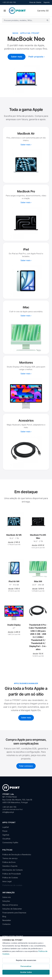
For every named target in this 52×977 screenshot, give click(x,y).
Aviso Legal (6, 881)
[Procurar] (47, 20)
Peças (4, 831)
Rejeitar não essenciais (26, 960)
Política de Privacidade (11, 874)
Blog (4, 916)
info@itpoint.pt (8, 812)
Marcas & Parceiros (10, 905)
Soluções (6, 901)
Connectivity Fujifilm (10, 842)
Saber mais (16, 56)
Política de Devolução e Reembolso (16, 854)
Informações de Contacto (12, 870)
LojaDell (5, 827)
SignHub (5, 835)
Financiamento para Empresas (14, 913)
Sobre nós (6, 897)
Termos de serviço (10, 858)
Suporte (47, 2)
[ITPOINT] (17, 10)
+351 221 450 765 (9, 2)
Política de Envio (9, 862)
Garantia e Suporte (9, 866)
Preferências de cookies (12, 885)
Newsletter (6, 920)
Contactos (6, 924)
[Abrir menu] (4, 10)
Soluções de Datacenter (12, 909)
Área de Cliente (35, 2)
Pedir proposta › (36, 56)
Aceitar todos (26, 972)
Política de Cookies (10, 878)
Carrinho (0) (43, 10)
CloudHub (6, 839)
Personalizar (26, 966)
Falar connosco (26, 766)
